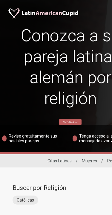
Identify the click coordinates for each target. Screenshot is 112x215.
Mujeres (89, 160)
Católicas (25, 200)
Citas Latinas (59, 160)
